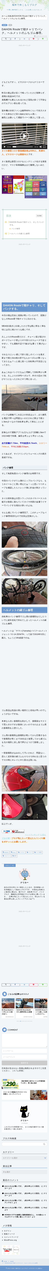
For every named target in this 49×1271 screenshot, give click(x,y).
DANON (6, 852)
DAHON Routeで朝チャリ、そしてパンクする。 (27, 223)
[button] (24, 136)
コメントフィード (11, 1237)
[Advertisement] (24, 61)
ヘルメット (7, 856)
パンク (30, 852)
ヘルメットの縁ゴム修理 (20, 234)
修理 (15, 856)
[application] (24, 136)
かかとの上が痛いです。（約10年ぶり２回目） (23, 1186)
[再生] (5, 147)
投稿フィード (9, 1234)
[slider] (23, 146)
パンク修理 (15, 229)
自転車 (4, 25)
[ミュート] (41, 147)
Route (14, 852)
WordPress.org (10, 1240)
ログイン (7, 1231)
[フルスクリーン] (44, 147)
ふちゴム (21, 852)
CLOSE (39, 215)
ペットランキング (32, 835)
